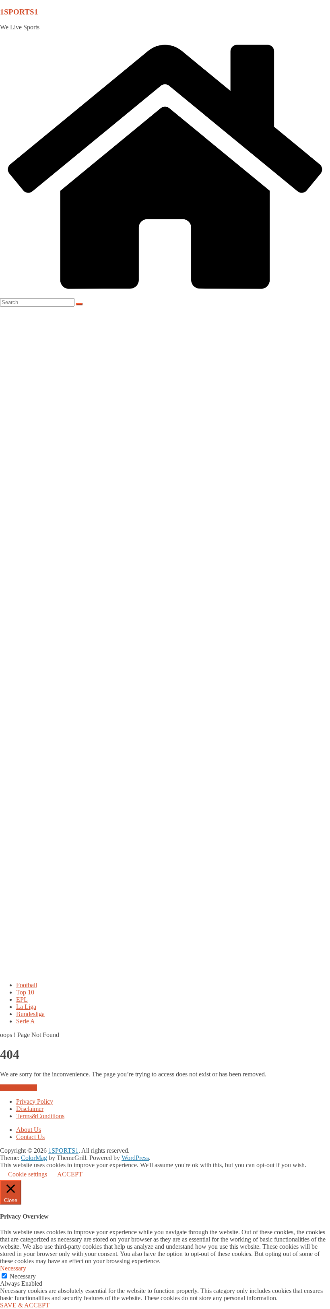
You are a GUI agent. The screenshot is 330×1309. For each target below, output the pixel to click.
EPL (22, 999)
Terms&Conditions (40, 1116)
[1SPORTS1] (165, 294)
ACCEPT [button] (69, 1174)
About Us (28, 1129)
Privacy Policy (34, 1101)
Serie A (25, 1021)
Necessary (23, 1276)
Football (26, 985)
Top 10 (25, 992)
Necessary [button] (13, 1268)
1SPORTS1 (19, 12)
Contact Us (30, 1136)
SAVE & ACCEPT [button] (25, 1305)
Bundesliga (30, 1013)
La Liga (26, 1006)
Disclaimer (29, 1108)
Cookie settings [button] (27, 1174)
